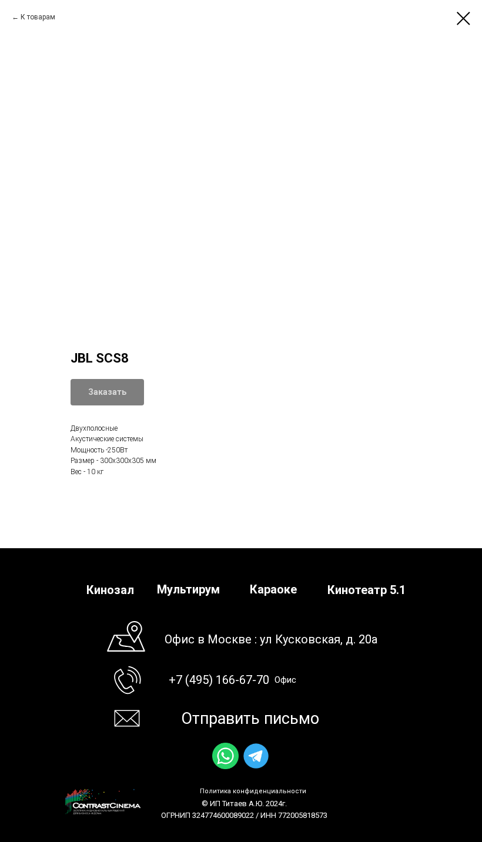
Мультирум (188, 589)
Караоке (273, 589)
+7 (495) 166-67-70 (219, 680)
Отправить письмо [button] (250, 718)
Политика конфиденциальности (253, 791)
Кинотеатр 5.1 (366, 590)
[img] (225, 756)
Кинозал (110, 590)
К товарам (38, 17)
